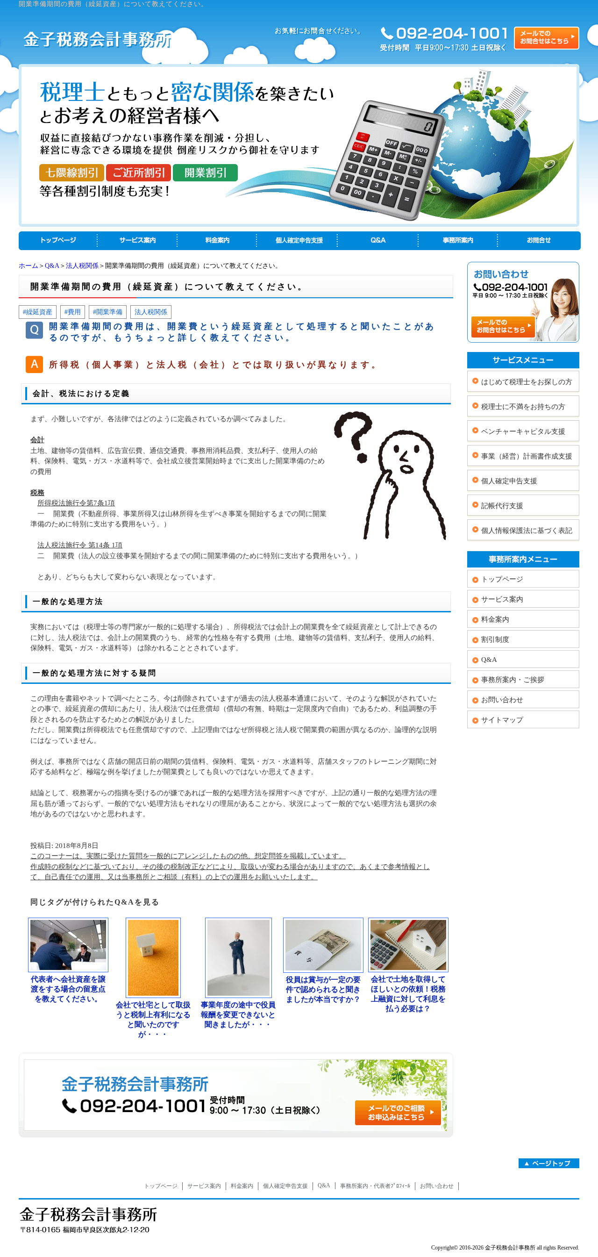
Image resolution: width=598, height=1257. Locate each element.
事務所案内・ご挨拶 (512, 679)
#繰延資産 (37, 312)
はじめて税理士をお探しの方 (526, 382)
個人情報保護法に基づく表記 (526, 530)
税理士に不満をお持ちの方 (523, 406)
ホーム (28, 265)
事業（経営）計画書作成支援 (526, 456)
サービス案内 (502, 599)
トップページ (502, 579)
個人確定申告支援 (509, 481)
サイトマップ (502, 720)
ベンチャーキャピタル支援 (523, 431)
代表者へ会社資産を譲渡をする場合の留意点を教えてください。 (68, 989)
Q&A (52, 265)
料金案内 (495, 619)
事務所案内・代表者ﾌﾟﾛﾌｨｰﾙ (375, 1186)
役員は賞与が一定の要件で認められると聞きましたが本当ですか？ (323, 989)
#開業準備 (107, 312)
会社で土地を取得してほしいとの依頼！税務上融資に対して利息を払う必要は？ (408, 994)
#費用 (72, 312)
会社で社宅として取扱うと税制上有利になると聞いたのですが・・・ (153, 1019)
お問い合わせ (502, 700)
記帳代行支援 (502, 506)
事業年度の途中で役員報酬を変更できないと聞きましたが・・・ (238, 1014)
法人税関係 (82, 265)
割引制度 (495, 639)
